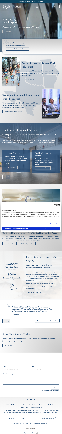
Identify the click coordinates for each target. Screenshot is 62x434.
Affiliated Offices (11, 405)
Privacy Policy (24, 407)
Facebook (27, 399)
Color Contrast (37, 433)
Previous (4, 321)
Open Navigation (37, 6)
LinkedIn (31, 399)
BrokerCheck (52, 405)
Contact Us (54, 6)
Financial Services (29, 79)
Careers (36, 405)
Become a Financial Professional (13, 111)
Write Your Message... (8, 374)
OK (46, 228)
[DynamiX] (31, 428)
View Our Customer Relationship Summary (31, 1)
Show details (53, 223)
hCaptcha (56, 390)
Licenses (44, 7)
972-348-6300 (8, 345)
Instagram (34, 399)
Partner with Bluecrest (34, 292)
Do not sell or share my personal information (16, 228)
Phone (33, 366)
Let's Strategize (11, 167)
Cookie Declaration (36, 407)
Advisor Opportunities (27, 244)
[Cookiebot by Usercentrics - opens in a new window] (53, 205)
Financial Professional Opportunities (47, 321)
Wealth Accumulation (42, 168)
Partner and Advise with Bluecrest (17, 49)
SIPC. (27, 412)
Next (8, 177)
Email (4, 366)
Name (4, 359)
